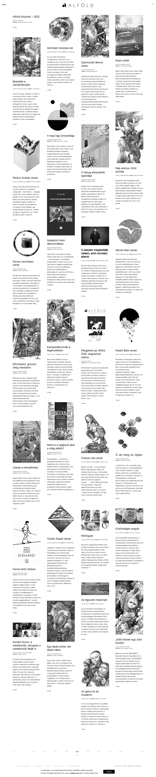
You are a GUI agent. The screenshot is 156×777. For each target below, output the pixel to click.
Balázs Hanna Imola (24, 473)
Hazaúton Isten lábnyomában (56, 241)
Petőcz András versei (25, 177)
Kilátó (54, 354)
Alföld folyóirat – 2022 (26, 16)
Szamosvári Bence (91, 71)
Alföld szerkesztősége (25, 22)
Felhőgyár (87, 535)
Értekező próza (56, 52)
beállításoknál (74, 773)
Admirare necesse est (60, 48)
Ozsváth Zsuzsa (135, 532)
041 (98, 752)
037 (55, 752)
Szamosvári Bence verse (92, 64)
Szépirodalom (90, 69)
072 (142, 752)
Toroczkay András (126, 66)
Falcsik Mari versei (126, 250)
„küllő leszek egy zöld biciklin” (128, 641)
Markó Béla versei (127, 350)
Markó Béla (137, 354)
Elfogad (109, 772)
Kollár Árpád (104, 539)
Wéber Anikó (65, 354)
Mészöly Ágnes (138, 175)
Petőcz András (35, 181)
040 (88, 752)
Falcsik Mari (137, 254)
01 (14, 752)
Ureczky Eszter (57, 454)
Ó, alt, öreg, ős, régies (128, 455)
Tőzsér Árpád (70, 542)
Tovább (15, 27)
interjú (88, 260)
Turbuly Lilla (104, 462)
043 (120, 752)
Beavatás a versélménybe (21, 83)
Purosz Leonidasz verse (23, 263)
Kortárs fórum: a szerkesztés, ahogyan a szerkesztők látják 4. (27, 645)
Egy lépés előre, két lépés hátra (59, 648)
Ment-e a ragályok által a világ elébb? (61, 446)
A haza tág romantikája (60, 135)
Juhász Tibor (22, 654)
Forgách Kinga (90, 181)
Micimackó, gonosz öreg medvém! (24, 365)
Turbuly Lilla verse (92, 458)
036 (45, 752)
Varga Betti (36, 89)
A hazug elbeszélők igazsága (93, 174)
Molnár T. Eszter (100, 698)
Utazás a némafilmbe (25, 467)
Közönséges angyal (127, 528)
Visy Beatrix (70, 52)
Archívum (20, 20)
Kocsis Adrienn (22, 373)
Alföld (15, 20)
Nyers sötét (122, 60)
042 (109, 752)
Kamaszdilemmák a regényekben (58, 348)
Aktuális (83, 361)
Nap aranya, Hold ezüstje (125, 169)
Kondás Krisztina (57, 249)
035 (34, 752)
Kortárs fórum (27, 652)
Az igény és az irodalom (90, 693)
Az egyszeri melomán (94, 600)
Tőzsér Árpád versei (59, 538)
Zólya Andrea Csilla (126, 648)
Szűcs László (99, 604)
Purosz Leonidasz (23, 270)
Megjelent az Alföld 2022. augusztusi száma (93, 354)
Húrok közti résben (24, 569)
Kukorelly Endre (125, 460)
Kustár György (22, 574)
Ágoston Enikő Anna (102, 260)
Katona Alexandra (57, 655)
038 (66, 752)
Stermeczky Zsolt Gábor (60, 141)
